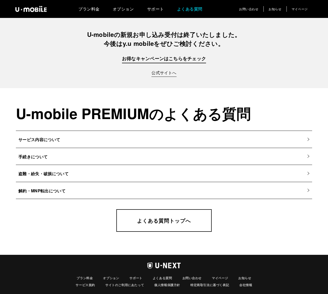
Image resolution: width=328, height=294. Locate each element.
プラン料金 (89, 9)
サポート (155, 9)
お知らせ (275, 9)
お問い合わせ (249, 9)
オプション (123, 9)
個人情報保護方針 (167, 284)
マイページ (300, 9)
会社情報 (245, 284)
